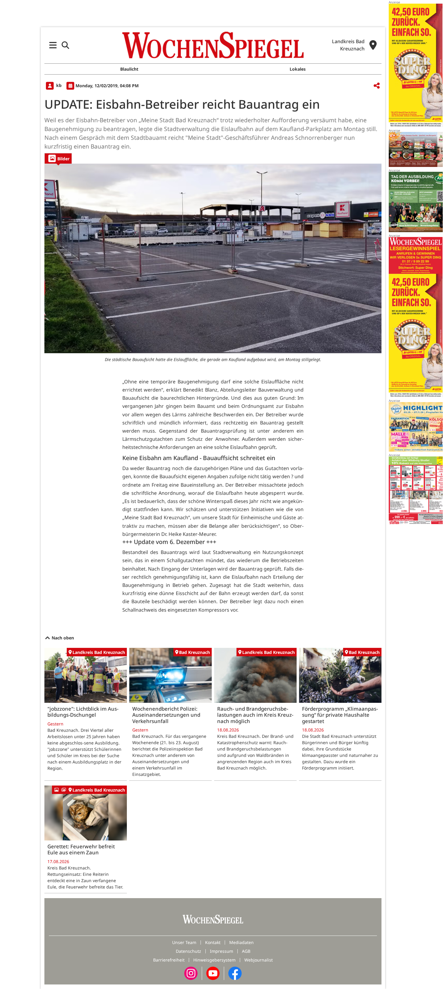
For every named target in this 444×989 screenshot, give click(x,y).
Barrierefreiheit (169, 960)
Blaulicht (129, 69)
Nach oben (62, 638)
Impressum (221, 951)
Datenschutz (188, 951)
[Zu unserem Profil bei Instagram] (191, 973)
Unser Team (184, 942)
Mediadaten (241, 942)
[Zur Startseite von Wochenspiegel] (213, 45)
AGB (246, 951)
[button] (53, 45)
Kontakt (212, 942)
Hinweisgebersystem (214, 960)
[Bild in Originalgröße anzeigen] (212, 258)
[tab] (58, 158)
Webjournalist (258, 960)
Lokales (298, 69)
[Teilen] (376, 86)
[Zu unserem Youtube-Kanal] (213, 973)
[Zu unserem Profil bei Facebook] (235, 973)
